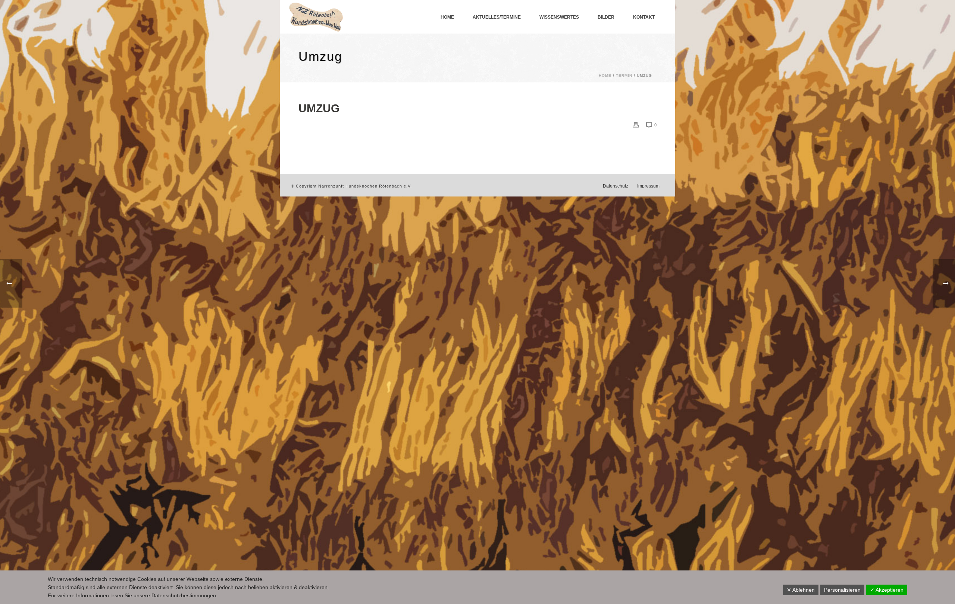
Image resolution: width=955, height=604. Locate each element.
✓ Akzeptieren (887, 590)
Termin (624, 75)
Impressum (648, 186)
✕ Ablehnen (801, 590)
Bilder (606, 17)
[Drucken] (636, 125)
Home (447, 17)
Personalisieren (842, 590)
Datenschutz (615, 186)
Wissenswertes (559, 17)
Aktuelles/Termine (497, 17)
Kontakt (644, 17)
